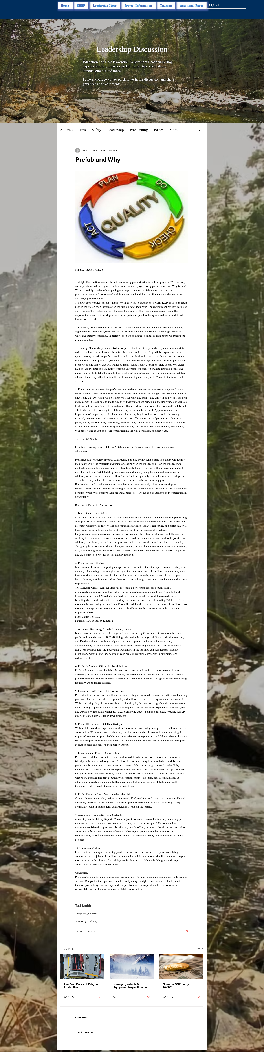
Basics (158, 129)
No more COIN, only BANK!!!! (176, 986)
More (174, 129)
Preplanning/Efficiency (87, 913)
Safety (96, 129)
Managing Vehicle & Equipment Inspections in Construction (130, 986)
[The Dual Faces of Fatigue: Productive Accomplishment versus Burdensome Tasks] (82, 966)
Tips (82, 129)
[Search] (211, 5)
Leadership (115, 129)
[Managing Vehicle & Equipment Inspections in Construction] (132, 966)
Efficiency (93, 921)
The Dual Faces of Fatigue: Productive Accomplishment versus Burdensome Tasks (81, 986)
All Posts (66, 129)
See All (200, 948)
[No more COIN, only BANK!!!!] (181, 966)
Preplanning (139, 129)
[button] (191, 5)
